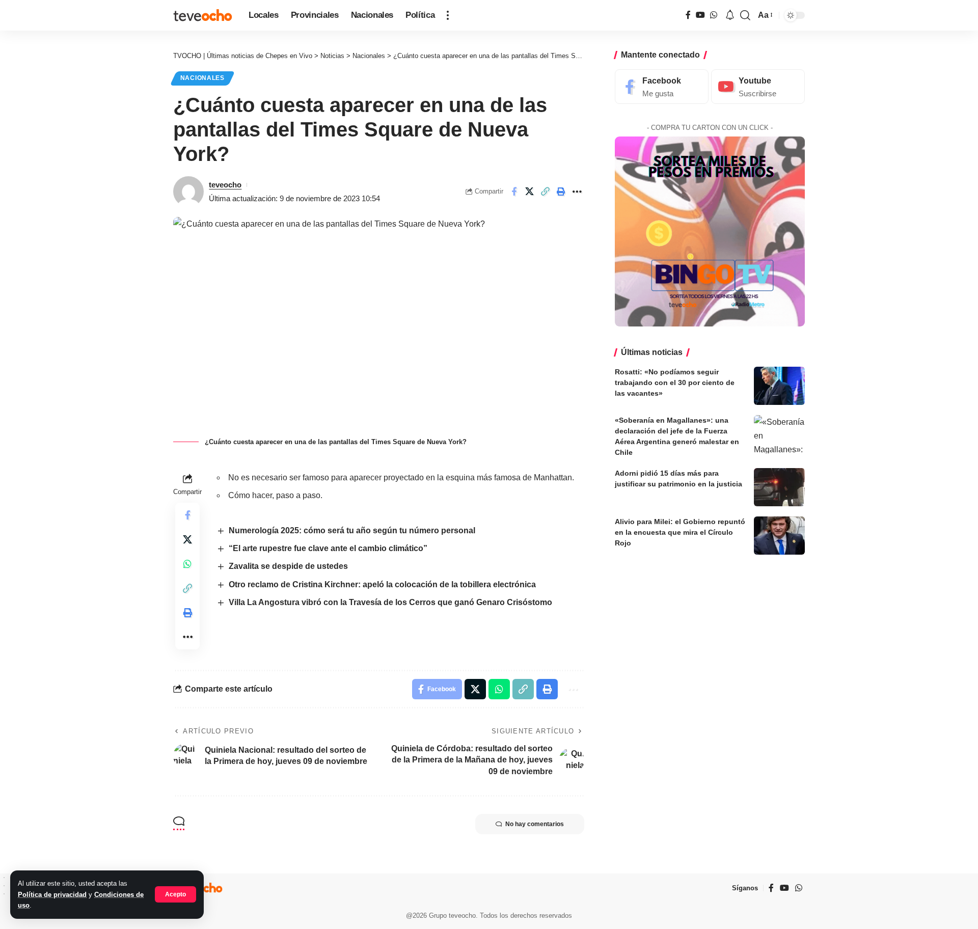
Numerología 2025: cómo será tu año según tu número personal (352, 530)
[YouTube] (700, 15)
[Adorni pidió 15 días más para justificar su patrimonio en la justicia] (779, 487)
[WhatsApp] (714, 15)
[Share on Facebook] (514, 191)
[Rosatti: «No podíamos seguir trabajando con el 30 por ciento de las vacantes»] (779, 386)
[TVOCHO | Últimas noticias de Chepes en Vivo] (202, 15)
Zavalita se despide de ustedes (288, 566)
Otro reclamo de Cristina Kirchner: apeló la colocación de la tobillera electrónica (382, 584)
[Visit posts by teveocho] (188, 191)
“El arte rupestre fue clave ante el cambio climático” (328, 548)
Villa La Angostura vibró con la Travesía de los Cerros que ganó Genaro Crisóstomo (390, 602)
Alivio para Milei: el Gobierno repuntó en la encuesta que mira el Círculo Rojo (680, 532)
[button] (175, 894)
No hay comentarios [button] (534, 824)
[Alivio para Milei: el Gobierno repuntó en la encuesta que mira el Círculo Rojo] (779, 535)
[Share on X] (530, 191)
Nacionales (202, 78)
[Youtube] (758, 86)
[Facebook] (688, 15)
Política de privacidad (52, 894)
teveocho (225, 184)
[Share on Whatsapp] (187, 564)
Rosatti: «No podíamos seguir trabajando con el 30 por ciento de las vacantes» (675, 382)
